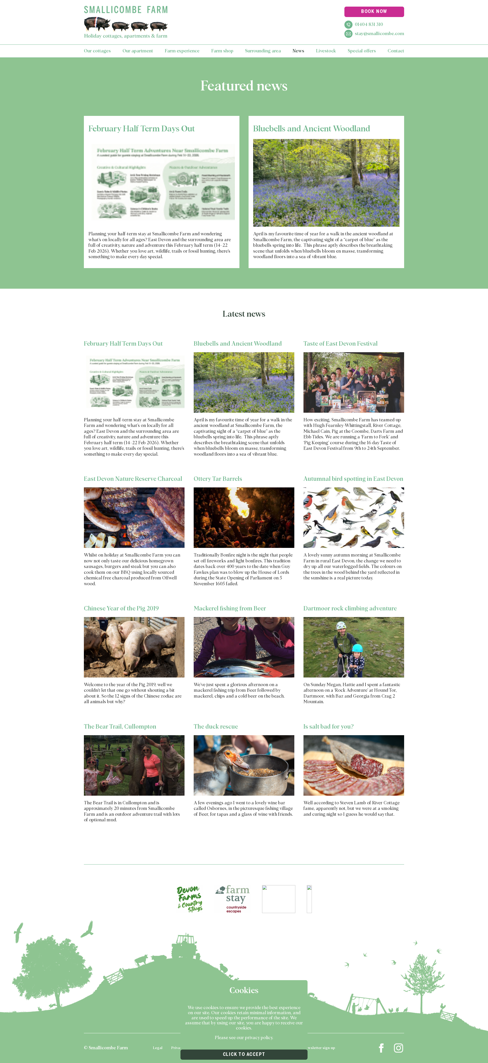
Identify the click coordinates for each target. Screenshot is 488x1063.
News (298, 51)
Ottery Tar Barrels (218, 479)
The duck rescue (216, 727)
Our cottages (97, 51)
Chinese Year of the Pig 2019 (121, 609)
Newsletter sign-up (319, 1048)
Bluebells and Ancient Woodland (311, 129)
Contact (396, 51)
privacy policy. (259, 1038)
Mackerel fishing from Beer (230, 609)
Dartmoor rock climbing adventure (350, 609)
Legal (157, 1048)
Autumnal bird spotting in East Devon (353, 479)
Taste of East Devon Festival (340, 344)
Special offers (362, 51)
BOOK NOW (374, 11)
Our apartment (138, 51)
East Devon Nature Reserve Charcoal (133, 479)
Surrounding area (263, 51)
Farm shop (222, 51)
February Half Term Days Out (141, 129)
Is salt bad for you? (328, 727)
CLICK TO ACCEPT (244, 1054)
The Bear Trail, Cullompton (120, 727)
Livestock (326, 51)
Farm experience (182, 51)
